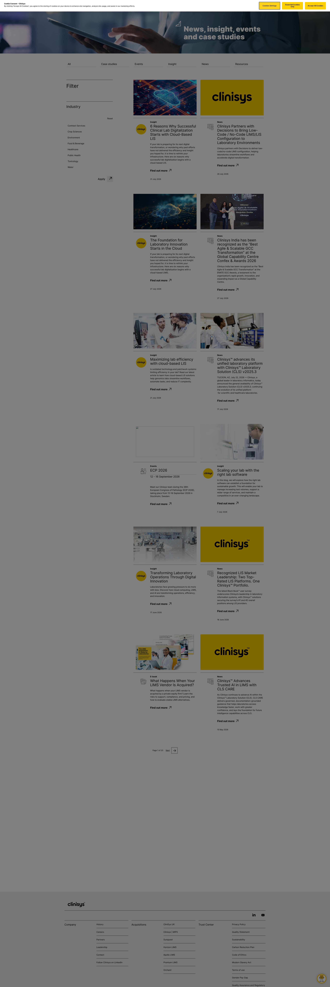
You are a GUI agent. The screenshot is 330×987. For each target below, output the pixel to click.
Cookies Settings (270, 6)
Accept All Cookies (315, 6)
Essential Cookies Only (292, 6)
